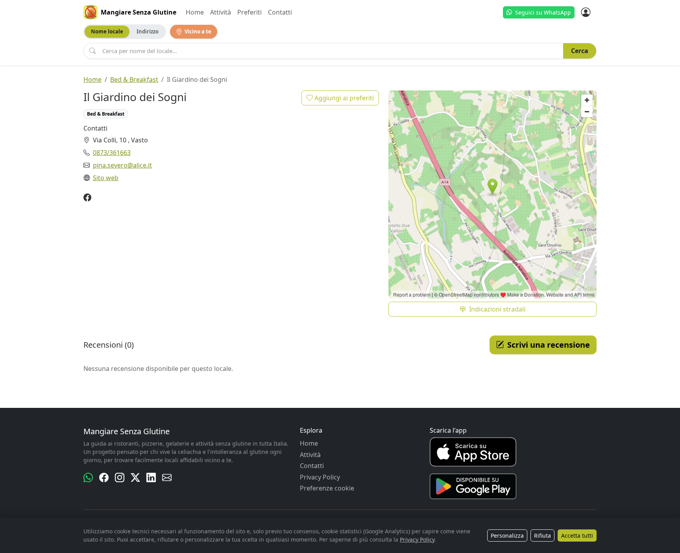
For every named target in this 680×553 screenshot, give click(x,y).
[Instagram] (119, 477)
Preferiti (249, 12)
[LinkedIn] (151, 477)
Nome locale (107, 31)
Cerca (579, 50)
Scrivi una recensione (548, 344)
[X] (135, 477)
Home (195, 12)
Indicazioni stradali (497, 309)
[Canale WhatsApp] (88, 477)
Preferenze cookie (327, 488)
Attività (220, 12)
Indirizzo (148, 31)
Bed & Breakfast (134, 79)
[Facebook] (87, 198)
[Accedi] (585, 12)
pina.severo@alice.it (122, 165)
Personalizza (507, 535)
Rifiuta (542, 535)
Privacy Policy (320, 477)
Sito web (105, 177)
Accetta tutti (577, 535)
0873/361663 (112, 152)
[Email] (167, 477)
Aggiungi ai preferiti (343, 98)
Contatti (280, 12)
